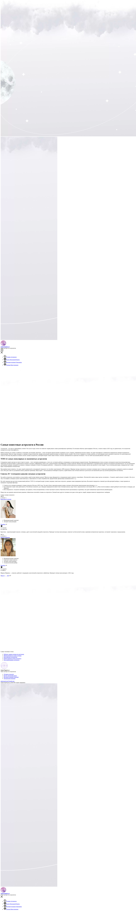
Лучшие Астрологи (11, 357)
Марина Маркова (5, 537)
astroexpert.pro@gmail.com (7, 681)
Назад (2, 575)
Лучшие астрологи (9, 674)
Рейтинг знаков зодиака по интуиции (14, 654)
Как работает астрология (10, 657)
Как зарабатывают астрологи (11, 660)
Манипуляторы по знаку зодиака (12, 655)
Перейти (3, 524)
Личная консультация (9, 678)
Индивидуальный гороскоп (11, 677)
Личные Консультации (12, 365)
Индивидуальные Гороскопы (14, 362)
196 (8, 575)
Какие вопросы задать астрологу (12, 658)
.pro (5, 346)
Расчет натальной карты (10, 675)
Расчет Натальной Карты (13, 359)
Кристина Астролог (6, 499)
